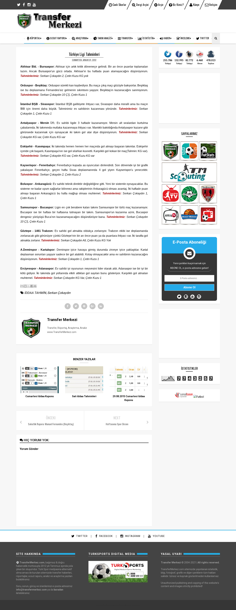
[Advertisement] (157, 21)
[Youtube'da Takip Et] (192, 296)
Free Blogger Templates (130, 605)
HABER (166, 38)
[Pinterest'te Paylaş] (35, 286)
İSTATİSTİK (147, 38)
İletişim (213, 5)
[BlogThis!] (25, 286)
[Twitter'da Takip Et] (179, 296)
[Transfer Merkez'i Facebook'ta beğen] (179, 57)
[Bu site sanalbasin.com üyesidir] (184, 396)
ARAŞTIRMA (81, 38)
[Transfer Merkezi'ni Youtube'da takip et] (200, 57)
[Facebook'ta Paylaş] (32, 286)
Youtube (158, 536)
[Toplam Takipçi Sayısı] (211, 57)
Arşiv (160, 5)
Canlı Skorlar (119, 5)
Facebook (105, 536)
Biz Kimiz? (178, 5)
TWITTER (204, 38)
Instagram (132, 536)
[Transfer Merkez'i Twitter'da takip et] (168, 57)
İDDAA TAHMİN (35, 293)
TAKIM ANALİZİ (104, 38)
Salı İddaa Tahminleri (84, 396)
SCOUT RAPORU (57, 38)
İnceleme (185, 38)
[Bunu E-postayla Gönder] (22, 286)
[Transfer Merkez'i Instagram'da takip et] (189, 57)
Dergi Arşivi (142, 5)
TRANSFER (126, 38)
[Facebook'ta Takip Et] (185, 296)
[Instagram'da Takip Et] (199, 296)
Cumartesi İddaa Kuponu (39, 396)
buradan (58, 589)
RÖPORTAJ (34, 38)
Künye (195, 5)
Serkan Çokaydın (58, 293)
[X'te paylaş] (28, 286)
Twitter (81, 536)
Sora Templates (112, 605)
